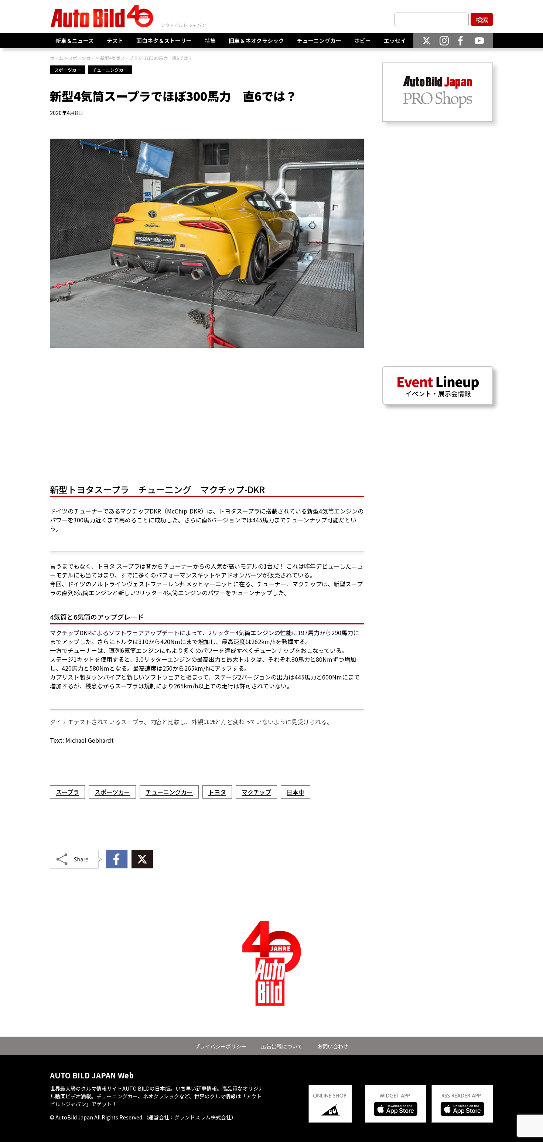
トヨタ (217, 791)
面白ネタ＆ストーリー (164, 40)
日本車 (295, 791)
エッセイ (395, 40)
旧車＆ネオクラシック (256, 40)
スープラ (67, 791)
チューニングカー (319, 40)
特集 (210, 40)
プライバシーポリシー (220, 1046)
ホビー (362, 40)
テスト (115, 40)
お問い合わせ (332, 1046)
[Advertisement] (207, 418)
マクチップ (256, 791)
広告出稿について (282, 1046)
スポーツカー (67, 70)
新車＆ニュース (74, 40)
